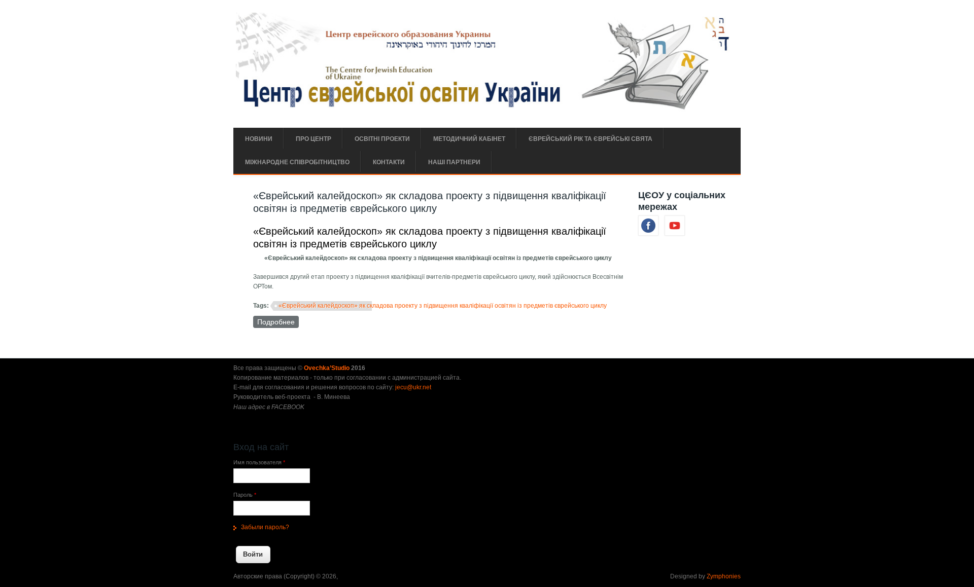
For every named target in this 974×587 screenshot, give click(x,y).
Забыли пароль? (265, 527)
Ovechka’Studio (327, 368)
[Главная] (486, 110)
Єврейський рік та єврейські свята (590, 138)
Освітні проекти (382, 138)
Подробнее (278, 322)
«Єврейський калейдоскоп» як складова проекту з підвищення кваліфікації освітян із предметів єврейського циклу (443, 305)
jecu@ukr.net (413, 387)
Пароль (244, 495)
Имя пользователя (259, 462)
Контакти (389, 162)
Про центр (313, 138)
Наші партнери (454, 162)
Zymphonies (724, 576)
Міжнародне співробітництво (297, 162)
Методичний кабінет (469, 138)
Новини (258, 138)
